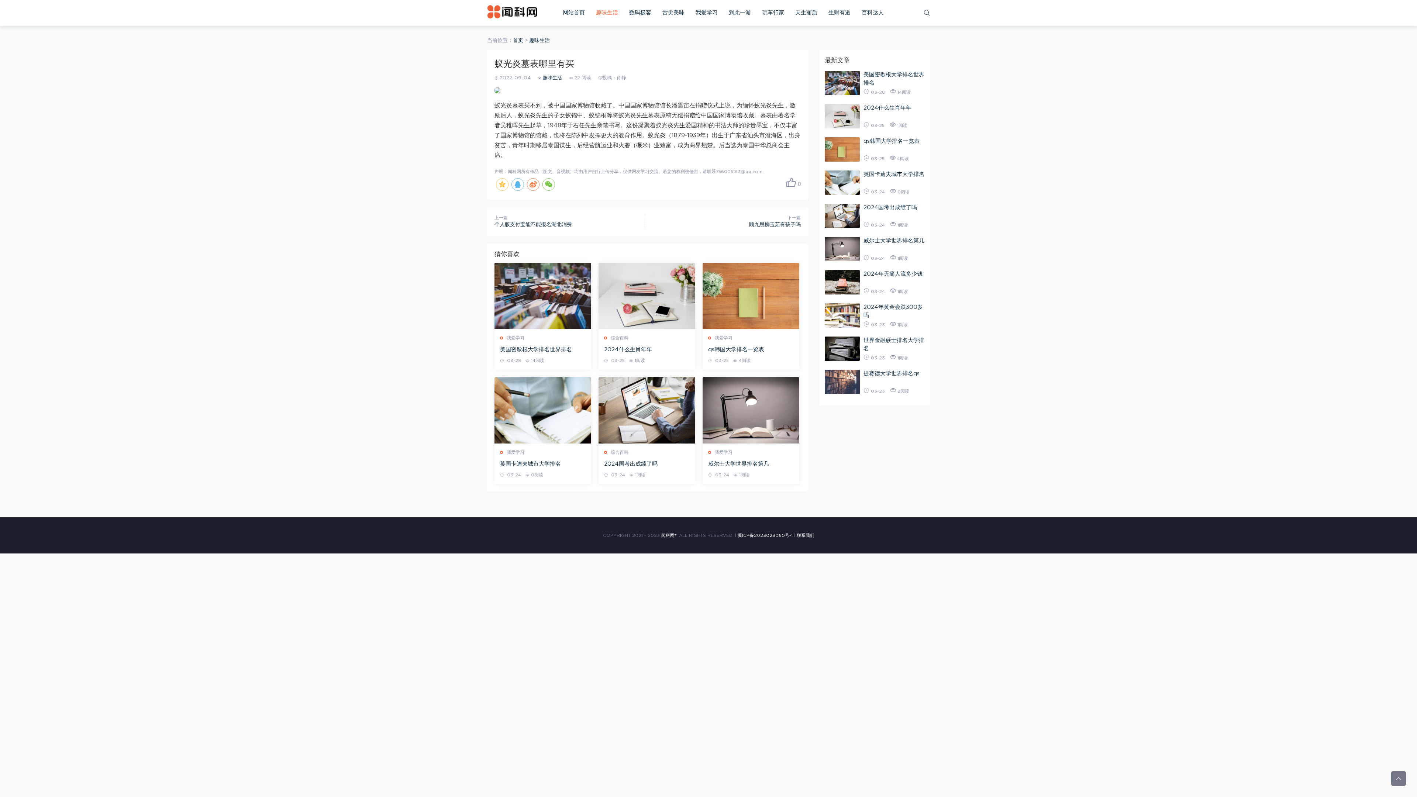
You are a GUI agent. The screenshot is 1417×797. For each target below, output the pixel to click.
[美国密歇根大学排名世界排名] (542, 296)
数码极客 (640, 12)
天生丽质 (806, 12)
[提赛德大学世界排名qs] (842, 382)
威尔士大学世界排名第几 (738, 464)
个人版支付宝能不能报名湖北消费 (533, 224)
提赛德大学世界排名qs (891, 373)
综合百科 (619, 338)
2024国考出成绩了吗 (631, 464)
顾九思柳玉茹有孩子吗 (775, 224)
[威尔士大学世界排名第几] (751, 410)
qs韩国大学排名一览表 (736, 349)
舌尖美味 (673, 12)
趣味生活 (607, 12)
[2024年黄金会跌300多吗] (842, 315)
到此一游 (740, 12)
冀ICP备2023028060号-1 (765, 535)
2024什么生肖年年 (628, 349)
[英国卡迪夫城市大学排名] (542, 410)
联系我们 (805, 535)
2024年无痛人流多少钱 (893, 274)
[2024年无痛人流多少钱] (842, 282)
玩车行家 (773, 12)
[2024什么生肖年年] (647, 296)
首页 (518, 40)
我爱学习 (707, 12)
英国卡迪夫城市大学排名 (530, 464)
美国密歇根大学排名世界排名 (536, 349)
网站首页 (574, 12)
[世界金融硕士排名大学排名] (842, 349)
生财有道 (839, 12)
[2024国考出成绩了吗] (647, 410)
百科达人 (873, 12)
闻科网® (668, 535)
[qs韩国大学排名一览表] (751, 296)
